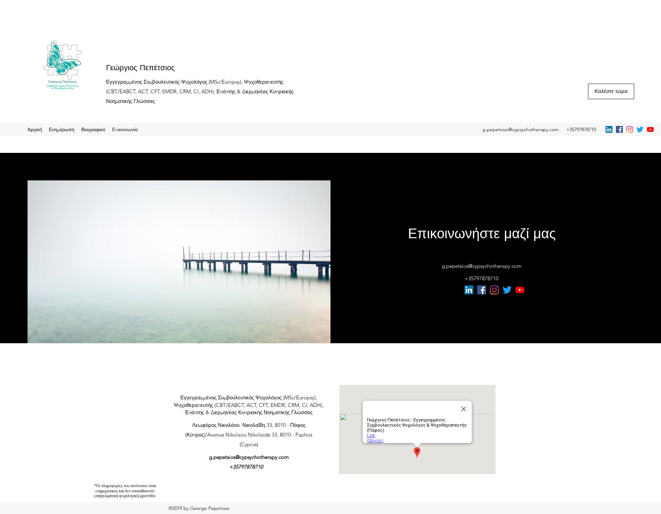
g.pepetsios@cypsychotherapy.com (520, 129)
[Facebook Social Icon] (619, 129)
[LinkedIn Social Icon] (609, 129)
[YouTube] (650, 129)
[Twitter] (640, 129)
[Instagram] (629, 129)
